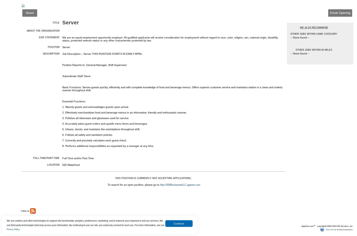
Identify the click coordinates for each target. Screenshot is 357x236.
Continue (179, 223)
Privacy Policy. (13, 229)
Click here (330, 229)
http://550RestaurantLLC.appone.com (180, 185)
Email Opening (340, 13)
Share (30, 13)
